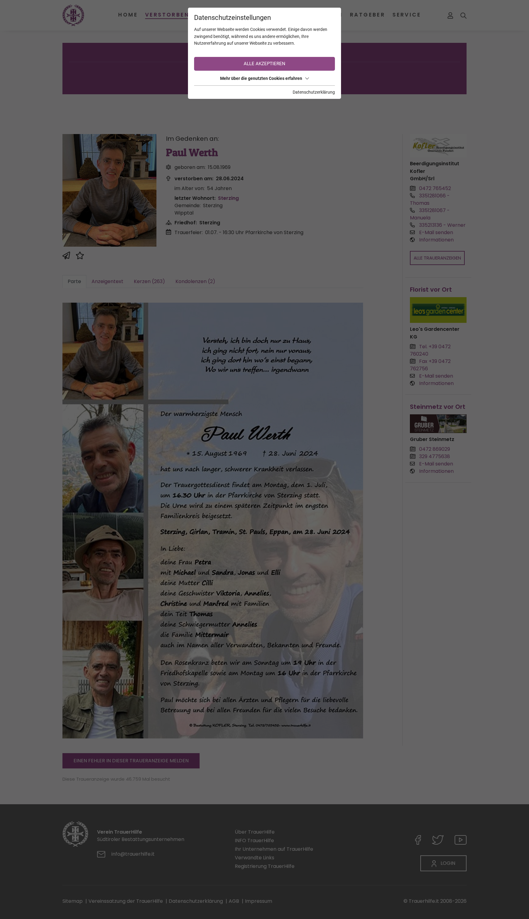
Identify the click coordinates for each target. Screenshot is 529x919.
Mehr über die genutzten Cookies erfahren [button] (261, 78)
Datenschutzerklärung (314, 92)
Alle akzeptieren (264, 63)
